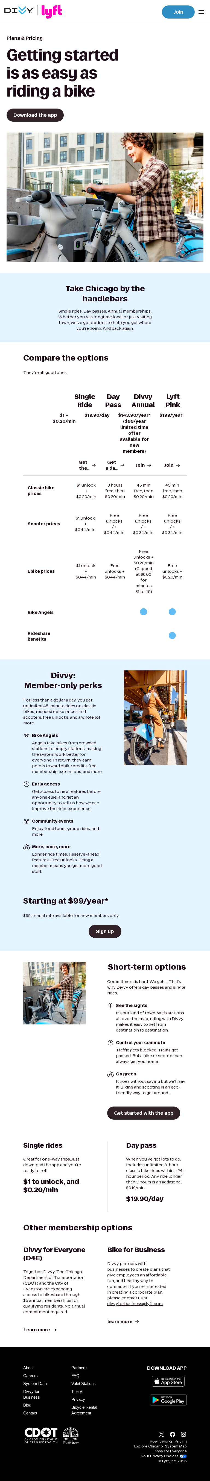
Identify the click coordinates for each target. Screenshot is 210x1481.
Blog (27, 1405)
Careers (30, 1375)
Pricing (181, 1441)
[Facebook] (172, 1435)
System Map (176, 1446)
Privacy (78, 1399)
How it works (161, 1441)
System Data (35, 1383)
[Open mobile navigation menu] (201, 12)
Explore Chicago (148, 1446)
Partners (79, 1367)
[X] (161, 1435)
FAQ (75, 1375)
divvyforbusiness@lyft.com (135, 1303)
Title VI (77, 1391)
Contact (30, 1413)
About (28, 1367)
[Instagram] (183, 1435)
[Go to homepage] (34, 12)
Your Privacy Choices (160, 1456)
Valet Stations (83, 1383)
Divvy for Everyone (170, 1451)
